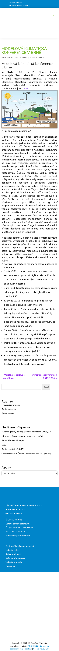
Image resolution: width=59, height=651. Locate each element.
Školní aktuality (36, 57)
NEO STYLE (33, 646)
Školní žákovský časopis (13, 440)
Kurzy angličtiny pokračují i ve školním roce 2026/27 (26, 431)
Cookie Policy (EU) (41, 649)
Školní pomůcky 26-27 (13, 449)
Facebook (10, 566)
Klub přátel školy (13, 554)
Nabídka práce (12, 550)
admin (10, 57)
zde (25, 88)
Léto (4, 445)
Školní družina (8, 413)
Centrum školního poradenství (19, 546)
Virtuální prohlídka (13, 562)
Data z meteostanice (15, 558)
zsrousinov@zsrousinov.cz (19, 5)
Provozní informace (11, 404)
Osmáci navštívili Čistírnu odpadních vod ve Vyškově (26, 453)
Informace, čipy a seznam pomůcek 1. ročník (22, 436)
